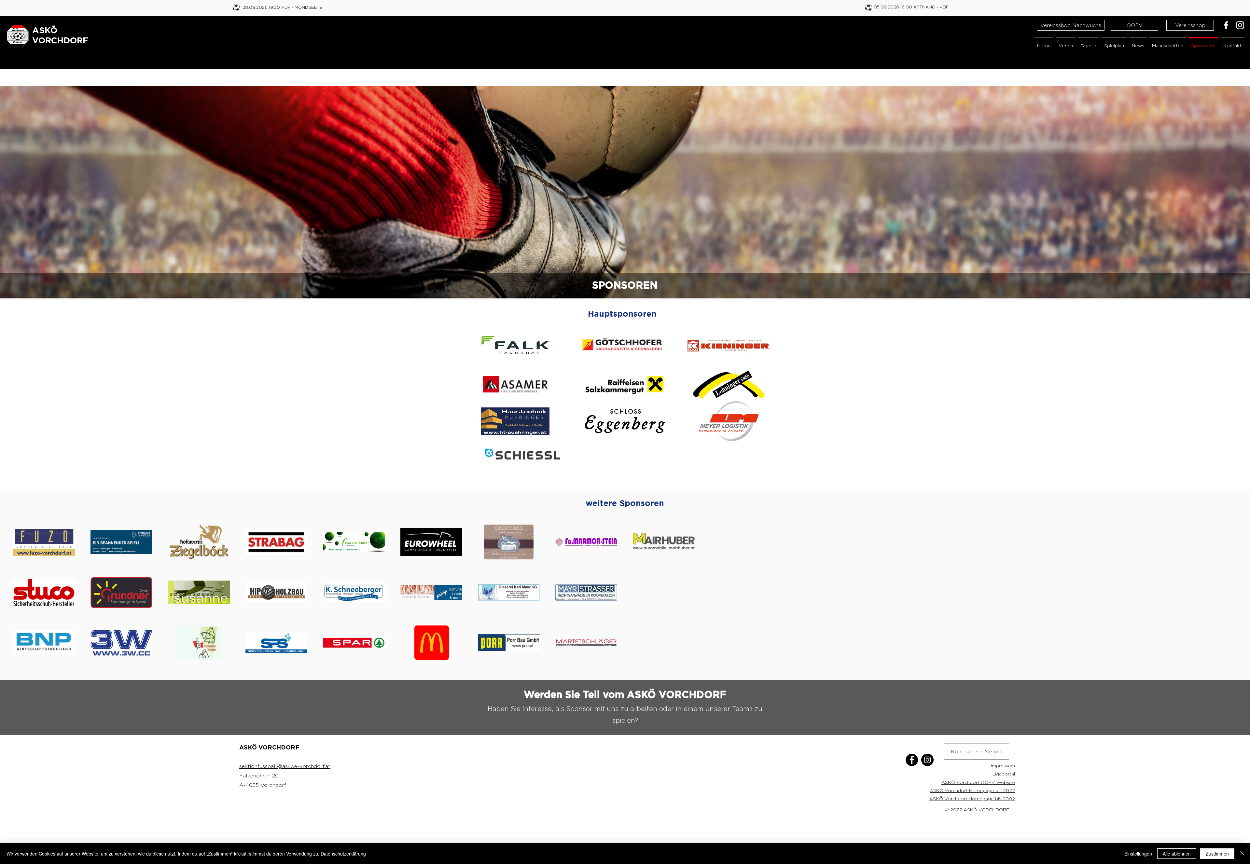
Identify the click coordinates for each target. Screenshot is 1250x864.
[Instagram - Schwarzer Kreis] (927, 760)
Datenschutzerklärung (343, 853)
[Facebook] (1226, 25)
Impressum (1003, 765)
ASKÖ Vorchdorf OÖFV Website (978, 782)
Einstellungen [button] (1138, 853)
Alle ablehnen (1177, 853)
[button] (1066, 42)
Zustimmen (1217, 853)
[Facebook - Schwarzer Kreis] (912, 760)
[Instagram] (1240, 25)
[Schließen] (1242, 853)
